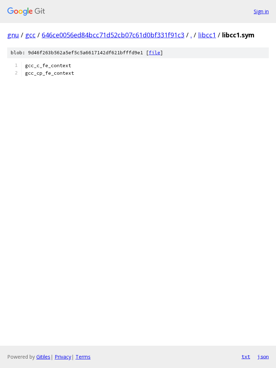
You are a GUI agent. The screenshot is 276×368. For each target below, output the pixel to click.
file (154, 53)
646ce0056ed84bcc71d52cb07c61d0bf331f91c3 (113, 35)
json (263, 356)
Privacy (63, 356)
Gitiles (43, 356)
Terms (83, 356)
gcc (30, 35)
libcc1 (207, 35)
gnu (13, 35)
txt (246, 356)
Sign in (261, 11)
